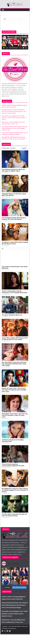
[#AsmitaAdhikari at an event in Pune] (24, 571)
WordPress (13, 628)
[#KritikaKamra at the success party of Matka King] (15, 580)
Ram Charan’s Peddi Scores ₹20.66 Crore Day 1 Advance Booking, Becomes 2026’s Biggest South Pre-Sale (15, 128)
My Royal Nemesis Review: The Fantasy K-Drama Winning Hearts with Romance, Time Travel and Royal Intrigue (14, 111)
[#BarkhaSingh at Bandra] (24, 580)
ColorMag (4, 628)
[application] (15, 42)
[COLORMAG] (15, 57)
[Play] (4, 48)
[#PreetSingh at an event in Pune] (6, 580)
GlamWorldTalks (16, 626)
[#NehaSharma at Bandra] (6, 571)
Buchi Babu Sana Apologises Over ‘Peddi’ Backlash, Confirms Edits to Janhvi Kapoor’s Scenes (14, 117)
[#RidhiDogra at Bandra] (15, 571)
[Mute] (23, 48)
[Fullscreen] (26, 48)
